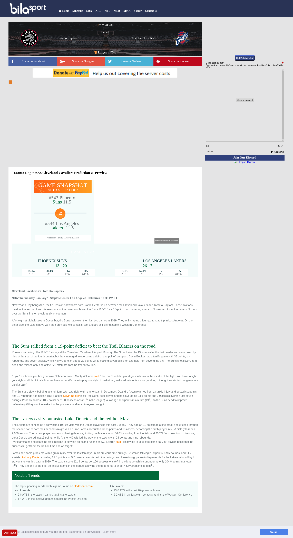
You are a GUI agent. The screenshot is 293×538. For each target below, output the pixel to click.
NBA (89, 10)
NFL (107, 10)
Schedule (77, 10)
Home (65, 10)
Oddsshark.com (83, 486)
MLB (117, 10)
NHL (98, 10)
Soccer (138, 10)
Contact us (151, 10)
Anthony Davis (30, 457)
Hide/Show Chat (244, 58)
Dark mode (10, 532)
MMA (127, 10)
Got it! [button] (274, 532)
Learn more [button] (109, 531)
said (96, 376)
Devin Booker (71, 395)
